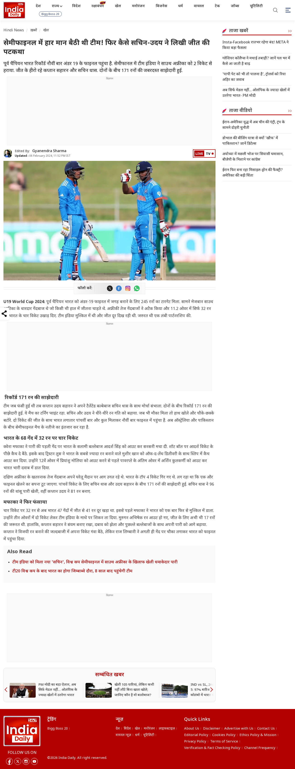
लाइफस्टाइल (167, 729)
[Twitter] (17, 761)
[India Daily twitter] (110, 288)
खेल (118, 6)
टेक (217, 6)
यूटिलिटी (256, 6)
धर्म (180, 6)
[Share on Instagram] (128, 288)
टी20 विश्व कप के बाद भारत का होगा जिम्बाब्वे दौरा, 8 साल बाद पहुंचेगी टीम (72, 571)
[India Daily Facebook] (119, 288)
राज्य (55, 6)
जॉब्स (235, 6)
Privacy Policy (195, 741)
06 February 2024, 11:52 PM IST (43, 156)
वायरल (199, 6)
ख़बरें (33, 30)
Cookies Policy (224, 735)
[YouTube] (34, 761)
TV (208, 154)
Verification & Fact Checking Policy (212, 748)
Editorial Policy (196, 735)
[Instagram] (26, 761)
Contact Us (266, 729)
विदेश (76, 6)
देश (38, 6)
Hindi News (13, 30)
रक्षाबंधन (97, 6)
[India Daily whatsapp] (137, 288)
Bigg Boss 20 (50, 14)
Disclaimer (211, 729)
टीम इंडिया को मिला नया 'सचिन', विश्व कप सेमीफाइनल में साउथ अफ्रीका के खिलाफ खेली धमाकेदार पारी (94, 562)
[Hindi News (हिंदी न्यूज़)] (14, 10)
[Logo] (21, 731)
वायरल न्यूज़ (123, 735)
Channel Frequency (259, 748)
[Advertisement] (109, 113)
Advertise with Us (238, 729)
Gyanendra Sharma (49, 151)
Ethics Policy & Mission (257, 735)
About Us (191, 729)
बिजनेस (161, 6)
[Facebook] (9, 761)
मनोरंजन (138, 6)
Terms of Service (224, 741)
